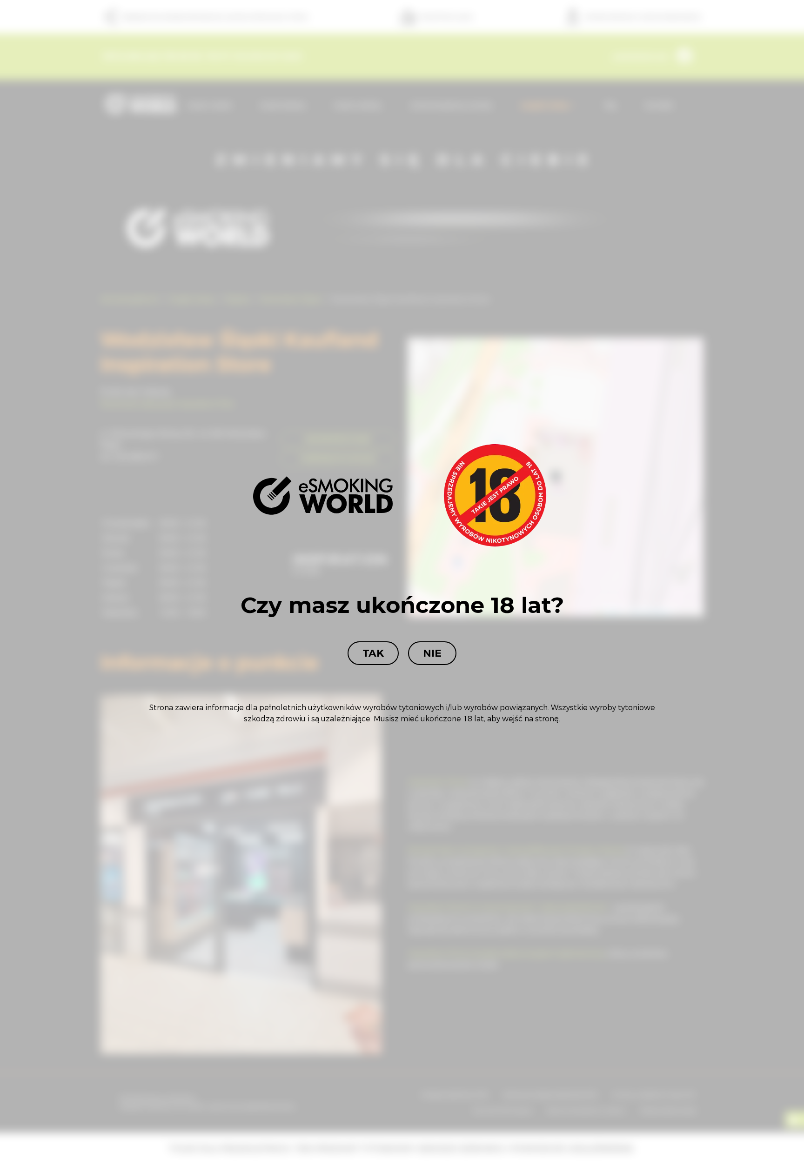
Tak (373, 653)
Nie (432, 653)
